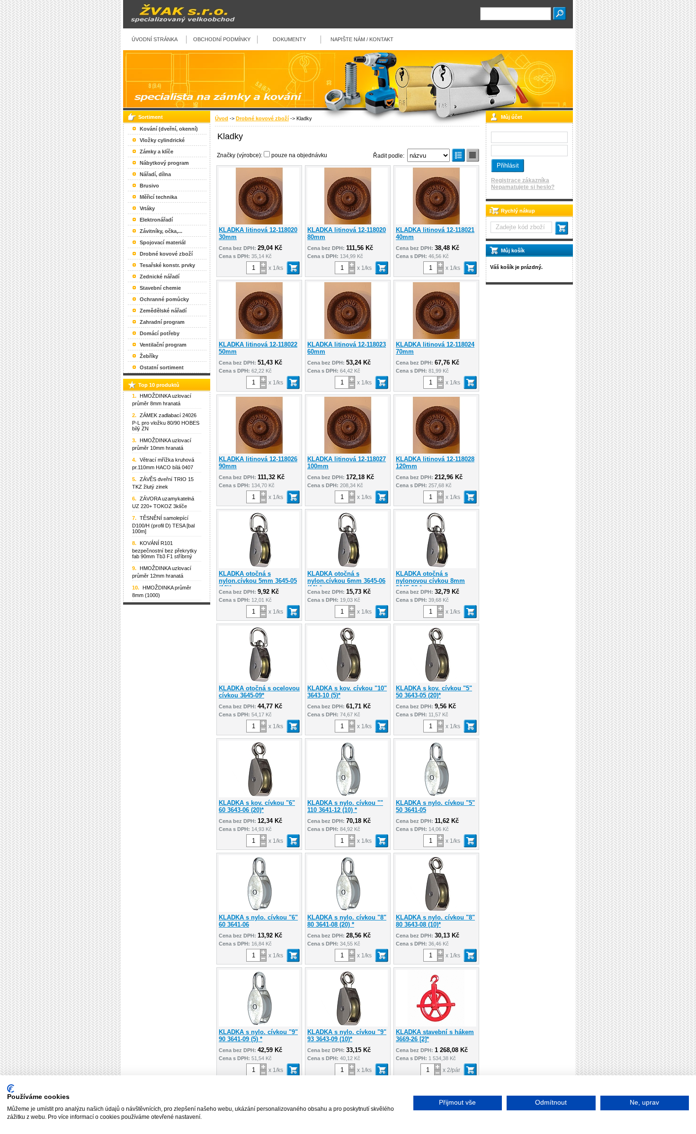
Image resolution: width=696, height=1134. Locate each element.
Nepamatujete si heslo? (522, 187)
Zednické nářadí (159, 276)
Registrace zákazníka (520, 180)
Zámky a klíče (156, 151)
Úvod (221, 118)
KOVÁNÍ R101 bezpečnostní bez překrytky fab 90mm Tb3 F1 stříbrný (164, 549)
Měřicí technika (158, 197)
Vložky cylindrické (162, 140)
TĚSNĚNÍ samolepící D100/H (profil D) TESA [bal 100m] (163, 524)
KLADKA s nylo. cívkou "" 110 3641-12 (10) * (345, 806)
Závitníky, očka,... (161, 231)
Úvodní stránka (155, 39)
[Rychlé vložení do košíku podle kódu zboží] (561, 228)
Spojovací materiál (163, 242)
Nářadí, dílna (155, 174)
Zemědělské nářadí (163, 310)
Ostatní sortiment (162, 367)
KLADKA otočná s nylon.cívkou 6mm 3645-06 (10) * (346, 580)
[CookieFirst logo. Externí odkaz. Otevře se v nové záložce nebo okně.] (10, 1088)
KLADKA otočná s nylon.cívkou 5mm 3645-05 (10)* (258, 580)
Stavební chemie (160, 288)
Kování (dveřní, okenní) (169, 129)
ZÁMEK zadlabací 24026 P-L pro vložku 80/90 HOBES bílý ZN (165, 421)
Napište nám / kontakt (361, 39)
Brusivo (149, 185)
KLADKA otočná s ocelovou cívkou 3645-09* (259, 692)
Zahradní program (162, 322)
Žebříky (149, 356)
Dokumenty (289, 39)
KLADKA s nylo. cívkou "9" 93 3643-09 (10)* (346, 1035)
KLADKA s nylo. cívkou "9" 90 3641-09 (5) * (258, 1035)
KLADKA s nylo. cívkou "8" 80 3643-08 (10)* (435, 921)
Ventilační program (163, 345)
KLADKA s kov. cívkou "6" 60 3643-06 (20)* (257, 806)
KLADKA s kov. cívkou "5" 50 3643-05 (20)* (434, 692)
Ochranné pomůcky (164, 299)
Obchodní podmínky (221, 39)
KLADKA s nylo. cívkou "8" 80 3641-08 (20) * (346, 921)
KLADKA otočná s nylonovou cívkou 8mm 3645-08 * (430, 580)
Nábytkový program (164, 163)
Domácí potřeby (159, 333)
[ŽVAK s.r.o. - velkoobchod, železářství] (180, 26)
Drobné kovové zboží (262, 118)
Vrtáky (147, 208)
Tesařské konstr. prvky (167, 265)
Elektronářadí (156, 220)
